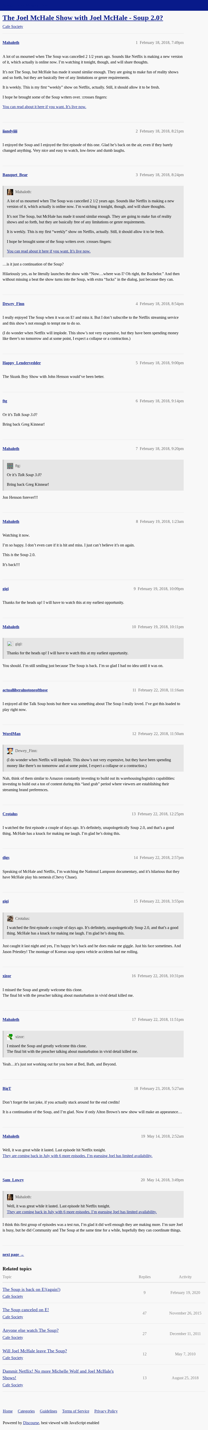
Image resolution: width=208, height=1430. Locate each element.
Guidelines (48, 1411)
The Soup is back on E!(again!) (31, 1289)
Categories (26, 1411)
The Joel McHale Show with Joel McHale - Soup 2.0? (83, 18)
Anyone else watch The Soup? (31, 1330)
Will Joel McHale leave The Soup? (35, 1350)
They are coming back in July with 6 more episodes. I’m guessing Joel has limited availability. (77, 1156)
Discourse (31, 1423)
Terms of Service (75, 1411)
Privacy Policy (106, 1411)
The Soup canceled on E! (26, 1309)
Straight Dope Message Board (27, 5)
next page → (13, 1254)
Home (8, 1411)
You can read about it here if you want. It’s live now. (44, 107)
